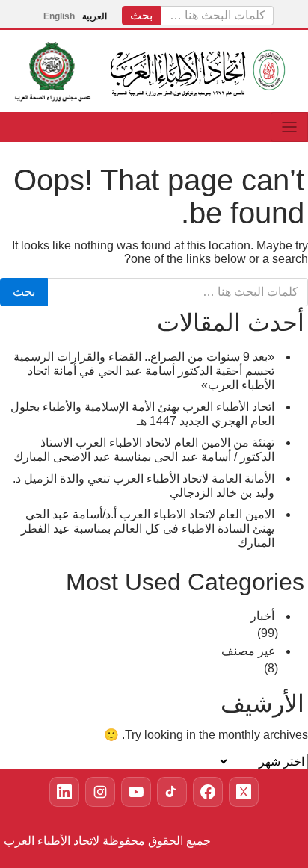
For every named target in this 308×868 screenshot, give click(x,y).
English (59, 16)
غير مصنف (247, 651)
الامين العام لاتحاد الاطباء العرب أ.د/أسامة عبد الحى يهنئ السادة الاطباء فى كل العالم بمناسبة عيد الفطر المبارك (147, 528)
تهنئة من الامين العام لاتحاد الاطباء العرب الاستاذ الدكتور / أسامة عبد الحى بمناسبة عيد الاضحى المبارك (143, 449)
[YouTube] (136, 792)
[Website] (208, 792)
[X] (244, 792)
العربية (94, 16)
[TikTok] (172, 792)
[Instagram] (100, 792)
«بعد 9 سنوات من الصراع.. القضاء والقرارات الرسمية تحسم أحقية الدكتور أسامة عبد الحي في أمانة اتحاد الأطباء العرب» (143, 370)
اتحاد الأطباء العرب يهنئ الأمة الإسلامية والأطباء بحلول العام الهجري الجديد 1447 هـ (142, 413)
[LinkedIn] (64, 792)
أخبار (262, 616)
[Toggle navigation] (289, 127)
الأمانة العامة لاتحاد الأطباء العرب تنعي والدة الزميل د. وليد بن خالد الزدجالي (143, 485)
